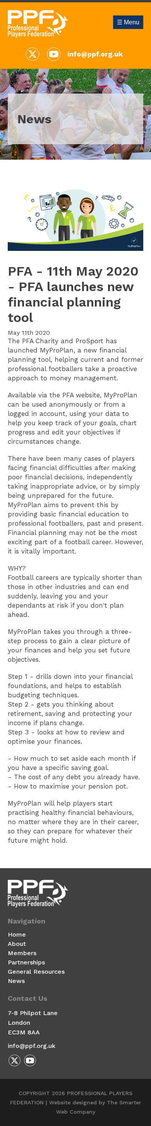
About (17, 943)
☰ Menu (128, 22)
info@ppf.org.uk (95, 54)
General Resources (36, 971)
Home (17, 934)
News (16, 981)
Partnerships (26, 962)
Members (22, 953)
